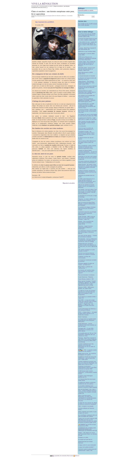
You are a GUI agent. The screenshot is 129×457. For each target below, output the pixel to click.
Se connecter (63, 455)
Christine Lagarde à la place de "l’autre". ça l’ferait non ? (86, 264)
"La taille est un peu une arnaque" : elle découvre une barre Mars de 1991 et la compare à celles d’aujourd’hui (87, 292)
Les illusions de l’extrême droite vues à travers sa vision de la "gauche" (86, 271)
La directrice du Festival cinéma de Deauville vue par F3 (87, 78)
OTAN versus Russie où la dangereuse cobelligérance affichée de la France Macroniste (87, 58)
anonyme (49, 15)
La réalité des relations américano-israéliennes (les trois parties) (87, 383)
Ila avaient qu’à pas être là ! (85, 439)
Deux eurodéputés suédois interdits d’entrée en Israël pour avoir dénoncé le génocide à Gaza (87, 147)
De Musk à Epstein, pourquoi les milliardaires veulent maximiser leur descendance (87, 172)
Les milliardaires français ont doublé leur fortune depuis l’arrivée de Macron (87, 232)
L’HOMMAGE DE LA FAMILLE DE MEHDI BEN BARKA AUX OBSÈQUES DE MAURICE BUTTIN (87, 429)
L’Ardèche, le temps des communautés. (84, 257)
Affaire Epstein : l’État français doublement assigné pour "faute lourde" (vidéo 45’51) (86, 83)
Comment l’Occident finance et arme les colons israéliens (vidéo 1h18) (87, 39)
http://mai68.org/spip (91, 23)
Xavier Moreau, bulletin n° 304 (86, 279)
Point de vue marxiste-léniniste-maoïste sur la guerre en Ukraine (86, 253)
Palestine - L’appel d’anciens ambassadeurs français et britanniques (85, 227)
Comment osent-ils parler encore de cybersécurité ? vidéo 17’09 (87, 449)
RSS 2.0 (77, 455)
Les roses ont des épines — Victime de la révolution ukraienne (87, 236)
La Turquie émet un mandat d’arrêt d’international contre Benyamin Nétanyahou (87, 320)
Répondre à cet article (69, 183)
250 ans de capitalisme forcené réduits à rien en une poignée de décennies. (86, 186)
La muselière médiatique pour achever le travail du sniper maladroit (87, 386)
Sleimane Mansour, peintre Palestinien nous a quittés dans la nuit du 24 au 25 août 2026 (86, 92)
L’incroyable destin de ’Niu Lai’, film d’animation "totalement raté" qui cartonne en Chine (87, 334)
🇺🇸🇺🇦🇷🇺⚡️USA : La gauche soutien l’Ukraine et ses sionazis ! (87, 350)
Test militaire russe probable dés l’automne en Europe (86, 96)
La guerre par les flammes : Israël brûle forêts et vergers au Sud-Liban (87, 118)
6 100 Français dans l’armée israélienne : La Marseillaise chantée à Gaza (87, 372)
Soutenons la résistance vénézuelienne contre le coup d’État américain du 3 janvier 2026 (87, 368)
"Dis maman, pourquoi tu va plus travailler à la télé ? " (86, 250)
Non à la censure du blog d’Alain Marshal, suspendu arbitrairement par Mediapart (86, 204)
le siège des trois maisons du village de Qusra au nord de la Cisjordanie (87, 403)
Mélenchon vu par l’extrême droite (86, 51)
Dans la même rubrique (85, 32)
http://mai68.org (82, 23)
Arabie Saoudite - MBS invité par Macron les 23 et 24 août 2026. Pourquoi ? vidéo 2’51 (86, 218)
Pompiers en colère (83, 437)
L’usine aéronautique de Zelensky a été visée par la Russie (87, 309)
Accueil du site (34, 6)
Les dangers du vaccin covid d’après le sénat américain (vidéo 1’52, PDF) (87, 115)
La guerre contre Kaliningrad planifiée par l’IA (85, 376)
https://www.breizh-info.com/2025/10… (45, 22)
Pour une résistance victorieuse (86, 275)
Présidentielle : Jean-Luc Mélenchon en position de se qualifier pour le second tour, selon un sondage (87, 240)
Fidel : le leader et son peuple (85, 406)
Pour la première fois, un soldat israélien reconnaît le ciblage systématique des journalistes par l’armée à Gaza (86, 105)
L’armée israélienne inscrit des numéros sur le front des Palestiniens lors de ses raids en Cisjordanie (86, 346)
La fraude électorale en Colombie (86, 76)
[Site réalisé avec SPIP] (52, 455)
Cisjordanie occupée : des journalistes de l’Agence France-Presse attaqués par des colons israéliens (86, 133)
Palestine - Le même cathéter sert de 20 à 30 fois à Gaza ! (87, 199)
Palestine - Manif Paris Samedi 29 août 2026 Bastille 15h (87, 48)
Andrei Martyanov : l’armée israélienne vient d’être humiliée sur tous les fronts (87, 325)
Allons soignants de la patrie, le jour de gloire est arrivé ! (87, 412)
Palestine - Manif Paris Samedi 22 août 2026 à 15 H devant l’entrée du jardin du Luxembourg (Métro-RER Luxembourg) (87, 340)
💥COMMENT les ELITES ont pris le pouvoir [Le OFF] (87, 425)
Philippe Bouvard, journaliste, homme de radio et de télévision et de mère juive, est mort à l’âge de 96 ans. (87, 245)
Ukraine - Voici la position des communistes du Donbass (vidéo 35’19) (85, 223)
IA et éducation (82, 126)
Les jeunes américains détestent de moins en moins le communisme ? (87, 162)
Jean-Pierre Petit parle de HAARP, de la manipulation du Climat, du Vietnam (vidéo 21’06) (87, 35)
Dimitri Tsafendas (82, 317)
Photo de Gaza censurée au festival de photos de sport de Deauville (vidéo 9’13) (87, 87)
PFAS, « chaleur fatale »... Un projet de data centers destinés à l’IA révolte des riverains (87, 313)
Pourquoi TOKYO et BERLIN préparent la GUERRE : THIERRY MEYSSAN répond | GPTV (86, 100)
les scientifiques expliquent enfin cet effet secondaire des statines (87, 415)
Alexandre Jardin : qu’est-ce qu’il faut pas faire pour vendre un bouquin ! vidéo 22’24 (86, 69)
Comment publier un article (45, 6)
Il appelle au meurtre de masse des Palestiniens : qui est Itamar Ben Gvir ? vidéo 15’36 (87, 358)
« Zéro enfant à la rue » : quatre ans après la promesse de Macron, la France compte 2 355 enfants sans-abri (87, 44)
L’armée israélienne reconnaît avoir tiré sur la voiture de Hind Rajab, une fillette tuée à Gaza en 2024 (87, 363)
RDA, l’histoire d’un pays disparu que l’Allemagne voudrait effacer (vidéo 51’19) (86, 123)
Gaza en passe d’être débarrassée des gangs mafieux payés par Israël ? (87, 142)
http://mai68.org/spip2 (83, 25)
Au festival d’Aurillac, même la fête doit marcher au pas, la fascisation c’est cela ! (87, 111)
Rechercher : (81, 15)
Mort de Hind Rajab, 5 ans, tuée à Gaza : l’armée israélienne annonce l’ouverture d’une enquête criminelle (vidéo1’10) (87, 391)
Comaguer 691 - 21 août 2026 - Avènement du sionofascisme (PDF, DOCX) (86, 330)
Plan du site (70, 455)
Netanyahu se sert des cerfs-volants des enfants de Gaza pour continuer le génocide (87, 158)
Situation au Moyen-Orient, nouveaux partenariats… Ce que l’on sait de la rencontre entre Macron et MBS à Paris (87, 152)
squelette (57, 455)
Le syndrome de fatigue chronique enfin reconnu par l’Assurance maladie (86, 208)
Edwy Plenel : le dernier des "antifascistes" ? (85, 267)
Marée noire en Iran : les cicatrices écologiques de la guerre (87, 354)
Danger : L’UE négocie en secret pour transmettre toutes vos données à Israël (87, 434)
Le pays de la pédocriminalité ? (86, 447)
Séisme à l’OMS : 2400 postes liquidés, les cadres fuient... (86, 288)
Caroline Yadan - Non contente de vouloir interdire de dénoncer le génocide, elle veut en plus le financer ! (86, 63)
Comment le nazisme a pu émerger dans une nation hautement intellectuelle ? (87, 213)
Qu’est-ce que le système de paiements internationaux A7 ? (86, 128)
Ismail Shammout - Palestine (85, 277)
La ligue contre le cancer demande (87, 445)
